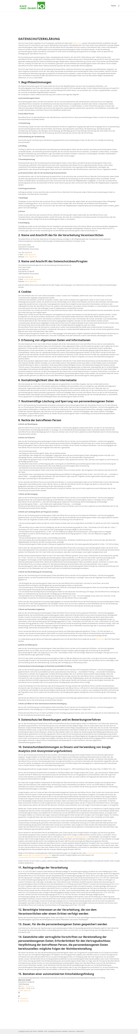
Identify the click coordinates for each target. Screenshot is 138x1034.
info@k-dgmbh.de (29, 255)
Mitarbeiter (100, 639)
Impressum (24, 998)
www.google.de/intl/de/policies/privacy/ (100, 853)
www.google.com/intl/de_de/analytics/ (31, 857)
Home (113, 6)
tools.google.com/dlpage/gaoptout (76, 837)
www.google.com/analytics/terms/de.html (37, 855)
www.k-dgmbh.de (31, 257)
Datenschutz (77, 43)
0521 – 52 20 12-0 (27, 986)
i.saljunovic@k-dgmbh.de (32, 279)
